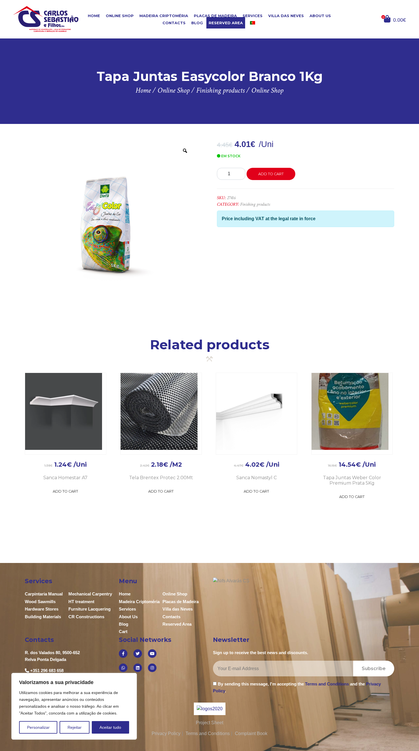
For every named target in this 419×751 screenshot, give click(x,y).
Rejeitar (75, 727)
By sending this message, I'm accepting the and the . (297, 687)
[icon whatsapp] (123, 668)
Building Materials (43, 616)
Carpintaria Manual (44, 593)
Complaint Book (251, 733)
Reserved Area (226, 23)
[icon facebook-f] (123, 653)
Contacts (174, 23)
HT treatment (81, 601)
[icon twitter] (137, 653)
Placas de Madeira (215, 16)
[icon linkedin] (137, 668)
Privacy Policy (166, 733)
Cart (123, 631)
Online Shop (120, 16)
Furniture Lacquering (89, 609)
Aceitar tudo (110, 727)
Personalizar (38, 727)
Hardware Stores (41, 609)
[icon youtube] (152, 653)
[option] (110, 226)
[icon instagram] (152, 668)
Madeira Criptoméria (163, 16)
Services (253, 16)
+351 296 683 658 (47, 670)
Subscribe (374, 668)
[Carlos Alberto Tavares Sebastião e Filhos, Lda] (46, 19)
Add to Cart (65, 491)
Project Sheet (209, 722)
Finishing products (255, 204)
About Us (320, 16)
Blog (197, 23)
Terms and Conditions (327, 683)
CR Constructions (86, 616)
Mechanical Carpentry (90, 593)
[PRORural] (216, 709)
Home (94, 16)
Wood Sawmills (40, 601)
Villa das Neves (286, 16)
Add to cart (271, 174)
